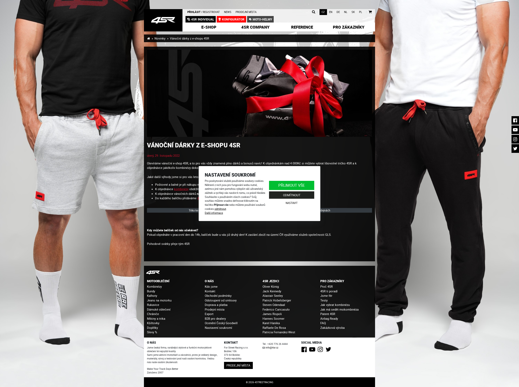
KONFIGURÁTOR (233, 19)
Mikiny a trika (156, 318)
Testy (324, 300)
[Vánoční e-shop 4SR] (259, 93)
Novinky (159, 38)
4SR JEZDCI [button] (271, 281)
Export (209, 314)
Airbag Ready (329, 318)
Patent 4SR (327, 314)
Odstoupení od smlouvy (221, 300)
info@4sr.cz (272, 347)
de (338, 12)
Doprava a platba (216, 305)
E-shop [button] (208, 27)
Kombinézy (154, 286)
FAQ (323, 323)
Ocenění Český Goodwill (221, 323)
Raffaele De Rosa (274, 328)
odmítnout (220, 209)
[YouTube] (313, 350)
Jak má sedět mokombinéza (339, 309)
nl (345, 12)
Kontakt (210, 291)
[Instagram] (321, 350)
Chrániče (153, 314)
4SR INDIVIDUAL (202, 19)
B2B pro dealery (215, 318)
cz (323, 12)
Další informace (214, 213)
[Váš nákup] (370, 12)
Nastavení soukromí (218, 328)
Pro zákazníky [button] (349, 27)
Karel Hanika (271, 323)
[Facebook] (305, 350)
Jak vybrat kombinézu (335, 305)
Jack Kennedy (272, 291)
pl (360, 12)
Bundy (151, 291)
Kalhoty (152, 296)
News (227, 12)
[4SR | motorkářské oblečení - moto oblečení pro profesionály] (148, 38)
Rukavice (153, 305)
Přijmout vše (291, 185)
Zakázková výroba (332, 328)
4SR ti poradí (329, 291)
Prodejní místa (246, 12)
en (330, 12)
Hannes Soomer (273, 318)
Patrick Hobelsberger (277, 300)
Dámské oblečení (158, 309)
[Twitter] (329, 350)
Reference (302, 27)
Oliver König (271, 286)
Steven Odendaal (274, 305)
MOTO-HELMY (262, 19)
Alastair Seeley (273, 296)
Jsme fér (326, 296)
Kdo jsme (211, 286)
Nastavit (292, 203)
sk (353, 12)
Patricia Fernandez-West (279, 332)
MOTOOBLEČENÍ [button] (158, 281)
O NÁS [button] (209, 281)
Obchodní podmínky (218, 296)
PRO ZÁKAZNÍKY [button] (332, 281)
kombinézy (181, 189)
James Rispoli (272, 314)
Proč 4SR (326, 286)
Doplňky (152, 328)
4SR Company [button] (255, 27)
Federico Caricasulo (276, 309)
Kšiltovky (153, 323)
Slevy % (152, 332)
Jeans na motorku (159, 300)
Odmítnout (291, 195)
